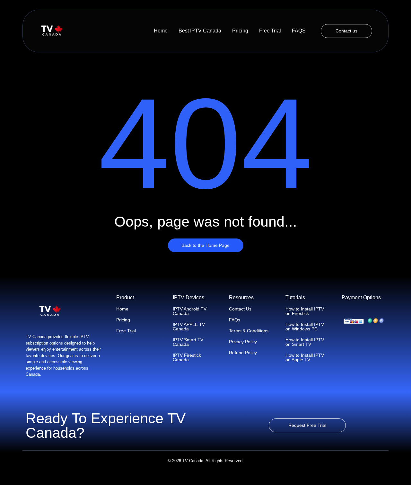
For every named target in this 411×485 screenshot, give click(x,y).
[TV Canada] (52, 31)
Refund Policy (243, 352)
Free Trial (270, 30)
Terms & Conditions (248, 330)
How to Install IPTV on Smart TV (304, 342)
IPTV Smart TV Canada (188, 342)
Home (161, 30)
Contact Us (240, 308)
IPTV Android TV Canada (189, 311)
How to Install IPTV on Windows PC (304, 326)
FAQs (234, 319)
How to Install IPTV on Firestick (304, 311)
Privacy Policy (243, 341)
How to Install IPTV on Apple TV (304, 357)
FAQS (299, 30)
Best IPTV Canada (200, 30)
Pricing (240, 30)
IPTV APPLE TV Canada (189, 326)
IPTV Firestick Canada (187, 357)
